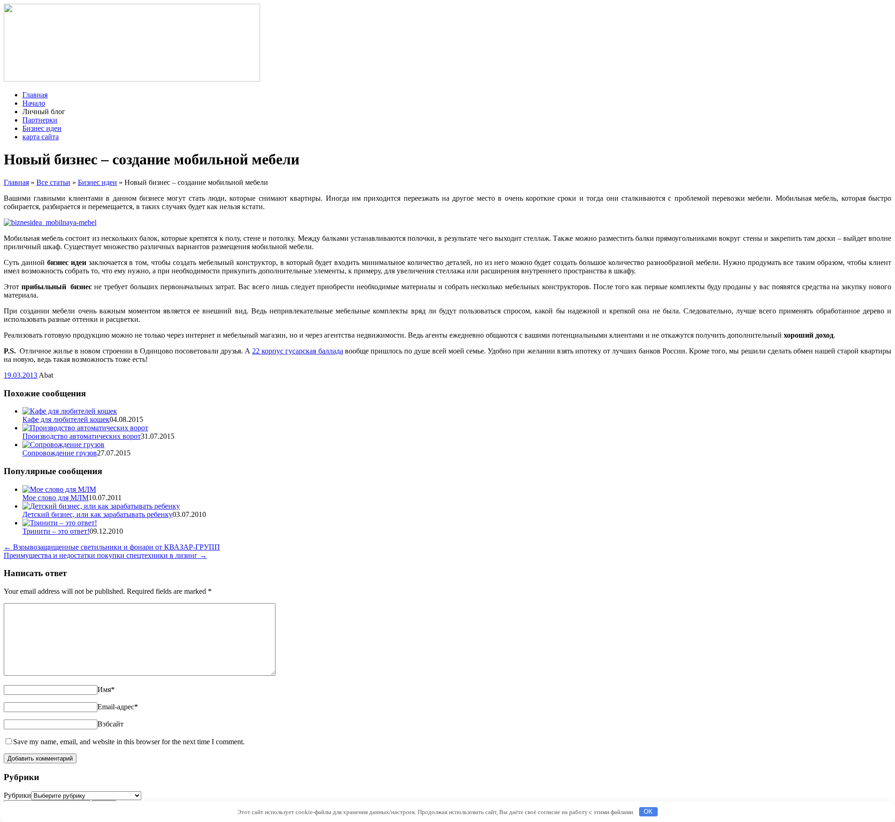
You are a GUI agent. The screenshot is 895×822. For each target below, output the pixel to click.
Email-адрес (117, 707)
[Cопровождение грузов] (63, 444)
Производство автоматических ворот (81, 436)
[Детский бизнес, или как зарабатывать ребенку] (101, 506)
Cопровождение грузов (59, 453)
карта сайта (40, 137)
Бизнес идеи (42, 128)
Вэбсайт (110, 724)
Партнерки (39, 120)
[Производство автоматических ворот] (85, 428)
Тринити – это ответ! (56, 531)
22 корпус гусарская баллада (297, 351)
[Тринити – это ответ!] (59, 523)
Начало (33, 103)
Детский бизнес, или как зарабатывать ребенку (97, 514)
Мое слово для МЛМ (55, 498)
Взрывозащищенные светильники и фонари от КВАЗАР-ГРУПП (112, 547)
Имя (106, 689)
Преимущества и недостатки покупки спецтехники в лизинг (105, 555)
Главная (35, 95)
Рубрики (17, 795)
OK (648, 811)
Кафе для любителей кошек (66, 419)
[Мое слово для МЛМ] (59, 489)
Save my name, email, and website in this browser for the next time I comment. (129, 742)
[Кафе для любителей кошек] (69, 411)
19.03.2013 (20, 375)
